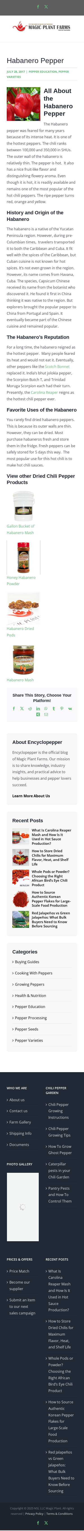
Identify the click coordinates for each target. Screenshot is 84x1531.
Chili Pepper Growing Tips (59, 1132)
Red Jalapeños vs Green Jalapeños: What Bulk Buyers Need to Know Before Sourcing (61, 1472)
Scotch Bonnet (57, 366)
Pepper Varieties (29, 1040)
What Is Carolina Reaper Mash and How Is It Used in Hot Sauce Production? (59, 1291)
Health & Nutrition (30, 995)
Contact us (18, 1110)
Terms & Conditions (59, 1514)
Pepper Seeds (26, 1029)
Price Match (19, 1271)
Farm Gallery (20, 1122)
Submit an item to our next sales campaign (22, 1307)
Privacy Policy (34, 1514)
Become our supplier (19, 1285)
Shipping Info (20, 1133)
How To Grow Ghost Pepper (60, 1149)
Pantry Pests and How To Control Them (60, 1195)
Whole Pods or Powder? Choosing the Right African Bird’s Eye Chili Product (60, 1374)
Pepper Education (43, 72)
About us (17, 1099)
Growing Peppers (29, 984)
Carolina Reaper (45, 392)
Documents (19, 1144)
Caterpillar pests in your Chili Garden (59, 1171)
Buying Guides (27, 961)
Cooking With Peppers (33, 973)
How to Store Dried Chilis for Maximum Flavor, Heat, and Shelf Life (60, 1334)
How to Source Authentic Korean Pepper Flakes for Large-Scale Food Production (61, 1421)
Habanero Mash (20, 679)
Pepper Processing (31, 1017)
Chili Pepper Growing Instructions (58, 1111)
